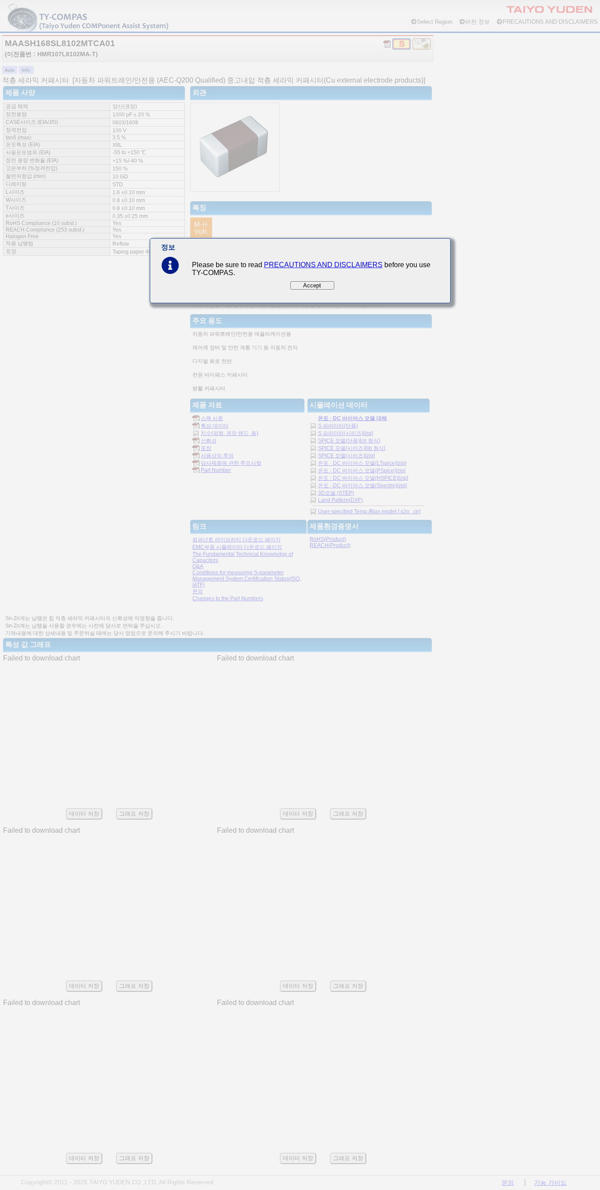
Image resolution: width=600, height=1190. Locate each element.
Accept (312, 285)
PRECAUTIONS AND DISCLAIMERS (323, 264)
